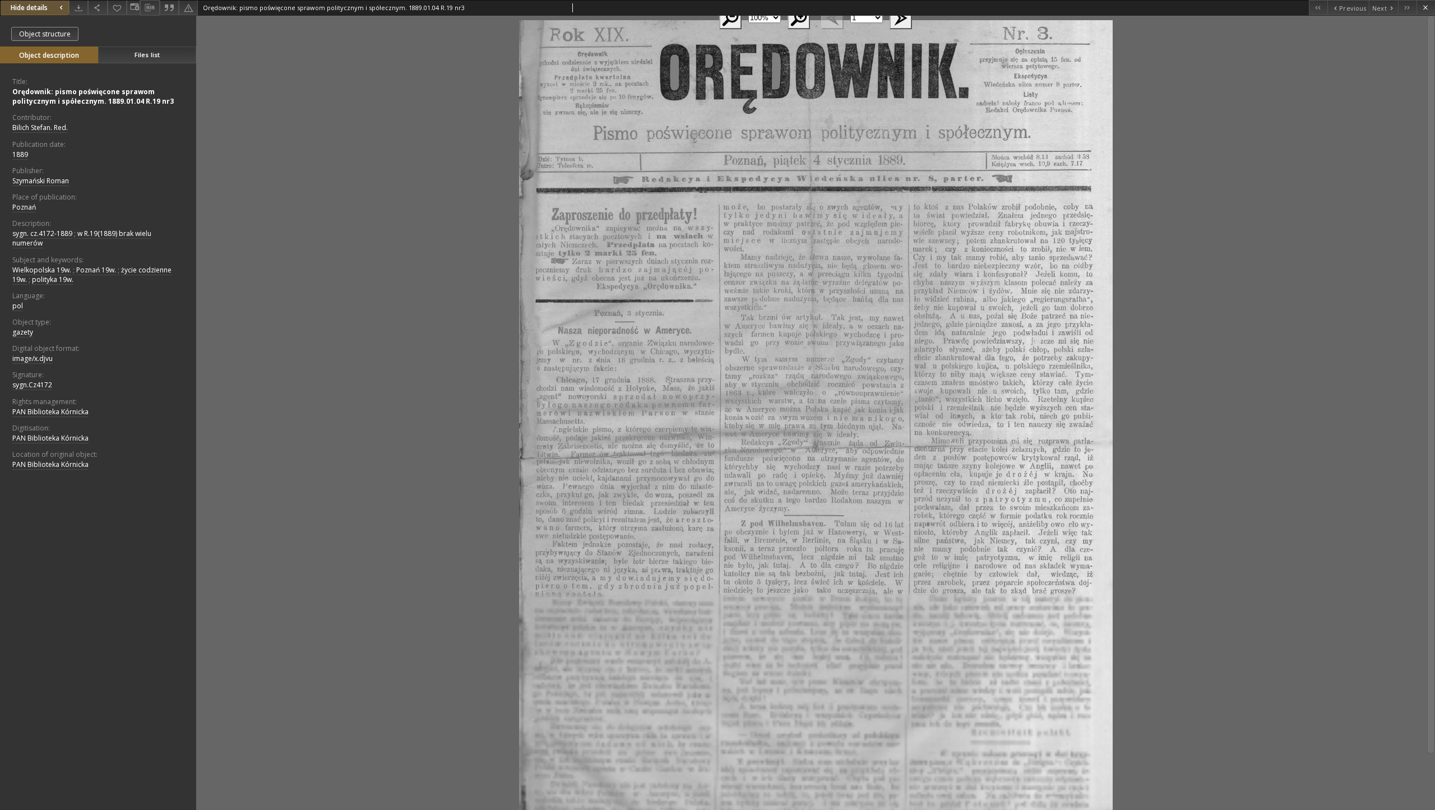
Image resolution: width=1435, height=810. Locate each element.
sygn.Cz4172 (32, 385)
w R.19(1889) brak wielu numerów (81, 238)
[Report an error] (188, 7)
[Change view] (133, 7)
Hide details (29, 7)
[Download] (78, 7)
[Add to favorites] (117, 7)
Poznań (24, 207)
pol (17, 306)
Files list (147, 54)
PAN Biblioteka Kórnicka (50, 411)
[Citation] (169, 7)
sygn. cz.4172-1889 (42, 233)
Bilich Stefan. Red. (40, 127)
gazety (22, 332)
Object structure (45, 34)
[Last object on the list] (1407, 7)
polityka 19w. (52, 279)
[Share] (97, 7)
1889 (20, 154)
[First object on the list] (1318, 7)
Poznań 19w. (96, 270)
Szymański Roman (40, 181)
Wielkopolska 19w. (41, 270)
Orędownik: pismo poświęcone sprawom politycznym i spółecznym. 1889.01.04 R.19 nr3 (93, 96)
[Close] (1426, 7)
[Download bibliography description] (149, 8)
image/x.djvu (32, 358)
